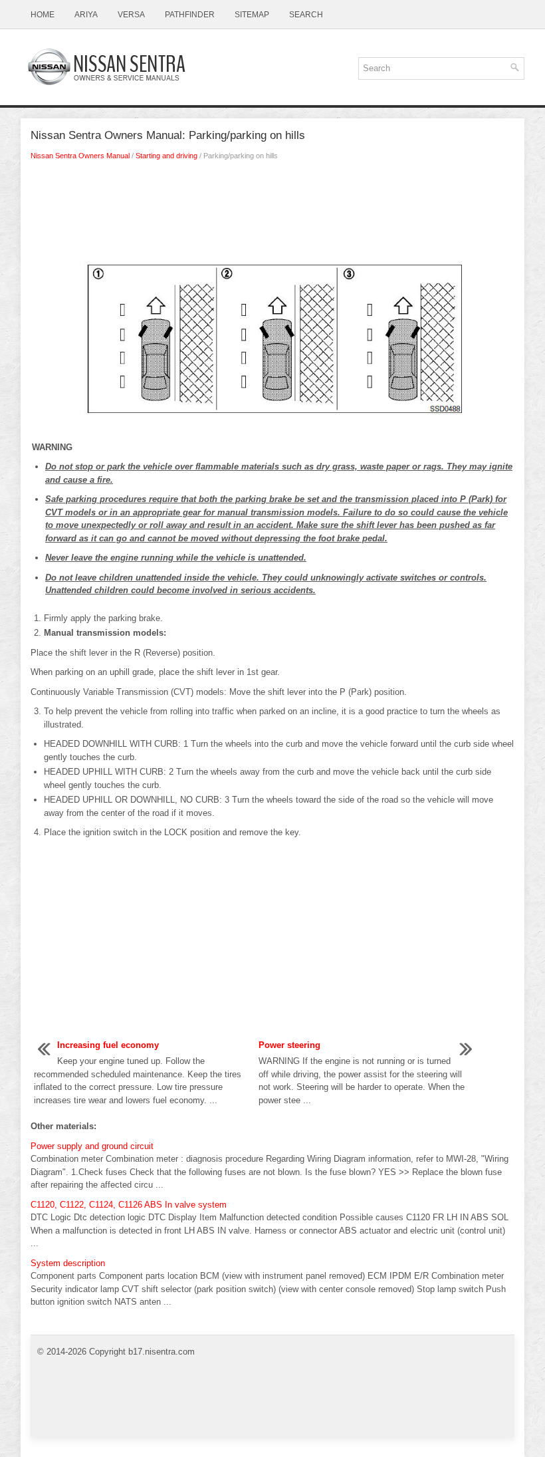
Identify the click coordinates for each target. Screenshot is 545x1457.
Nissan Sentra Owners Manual (80, 156)
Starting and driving (166, 156)
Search (306, 14)
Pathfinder (190, 14)
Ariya (86, 14)
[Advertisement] (272, 215)
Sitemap (252, 14)
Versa (131, 14)
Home (42, 14)
